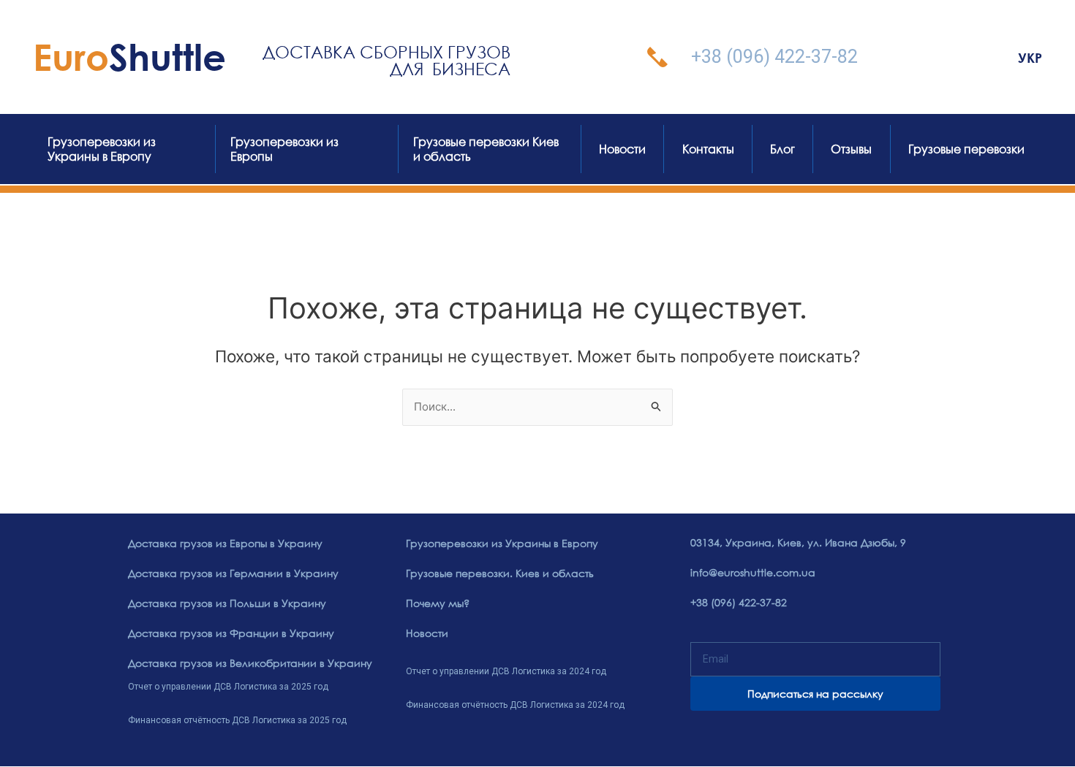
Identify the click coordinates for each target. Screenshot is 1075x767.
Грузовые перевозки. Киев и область (500, 573)
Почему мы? (437, 603)
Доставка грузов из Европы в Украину (225, 543)
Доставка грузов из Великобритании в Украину (250, 663)
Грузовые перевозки (966, 149)
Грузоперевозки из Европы (284, 149)
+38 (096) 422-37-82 (774, 56)
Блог (782, 149)
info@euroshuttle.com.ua (752, 572)
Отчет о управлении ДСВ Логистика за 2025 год (228, 687)
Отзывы (851, 149)
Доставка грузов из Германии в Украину (233, 573)
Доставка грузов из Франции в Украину (231, 633)
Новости (622, 149)
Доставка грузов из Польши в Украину (227, 603)
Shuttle (129, 56)
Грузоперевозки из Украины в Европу (102, 149)
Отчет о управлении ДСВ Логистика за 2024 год (506, 671)
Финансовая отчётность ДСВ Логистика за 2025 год (237, 720)
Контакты (708, 149)
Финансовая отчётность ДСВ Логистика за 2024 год (515, 705)
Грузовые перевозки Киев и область (486, 149)
